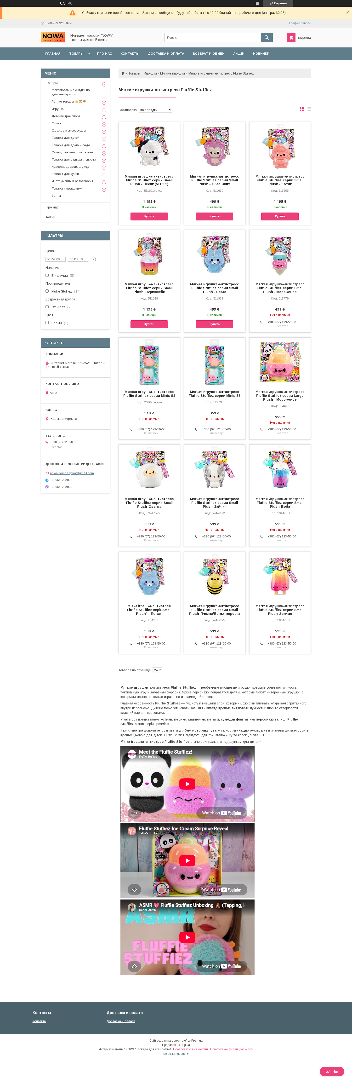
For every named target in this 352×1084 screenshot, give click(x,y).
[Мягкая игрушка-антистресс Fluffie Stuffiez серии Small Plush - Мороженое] (280, 254)
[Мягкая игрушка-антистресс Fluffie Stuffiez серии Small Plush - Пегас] (214, 254)
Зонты (56, 195)
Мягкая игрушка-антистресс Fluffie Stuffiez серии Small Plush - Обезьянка (214, 180)
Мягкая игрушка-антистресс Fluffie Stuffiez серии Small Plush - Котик (279, 180)
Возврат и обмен (209, 53)
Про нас (104, 53)
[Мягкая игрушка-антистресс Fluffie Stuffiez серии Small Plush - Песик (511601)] (149, 146)
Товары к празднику (67, 188)
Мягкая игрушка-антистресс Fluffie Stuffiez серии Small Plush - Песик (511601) (149, 180)
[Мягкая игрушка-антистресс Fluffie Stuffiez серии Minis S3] (149, 362)
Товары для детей (65, 137)
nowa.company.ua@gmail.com (72, 473)
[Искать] (267, 37)
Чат (336, 1071)
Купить (149, 216)
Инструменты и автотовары (72, 181)
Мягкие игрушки (172, 73)
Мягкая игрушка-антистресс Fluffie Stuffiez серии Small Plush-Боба (279, 502)
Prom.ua (197, 1040)
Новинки (261, 53)
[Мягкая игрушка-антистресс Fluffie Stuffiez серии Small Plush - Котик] (280, 146)
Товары (76, 53)
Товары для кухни (65, 174)
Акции (238, 53)
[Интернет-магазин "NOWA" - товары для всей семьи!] (53, 41)
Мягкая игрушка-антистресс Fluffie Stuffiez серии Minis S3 (149, 394)
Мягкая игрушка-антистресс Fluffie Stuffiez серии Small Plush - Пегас (214, 288)
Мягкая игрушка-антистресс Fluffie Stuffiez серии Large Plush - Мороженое (279, 395)
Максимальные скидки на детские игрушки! (71, 92)
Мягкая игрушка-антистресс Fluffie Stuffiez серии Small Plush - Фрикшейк (149, 288)
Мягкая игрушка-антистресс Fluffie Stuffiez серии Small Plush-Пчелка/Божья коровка (214, 610)
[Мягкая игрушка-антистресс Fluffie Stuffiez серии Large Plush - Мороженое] (280, 362)
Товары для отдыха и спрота (74, 159)
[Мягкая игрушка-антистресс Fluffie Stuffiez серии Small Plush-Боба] (280, 469)
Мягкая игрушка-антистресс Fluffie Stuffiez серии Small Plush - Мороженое (279, 288)
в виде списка (309, 110)
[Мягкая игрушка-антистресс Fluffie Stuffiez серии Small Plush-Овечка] (149, 469)
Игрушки (150, 73)
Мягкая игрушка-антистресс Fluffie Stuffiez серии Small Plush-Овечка (149, 502)
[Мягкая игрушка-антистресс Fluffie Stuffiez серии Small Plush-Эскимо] (280, 576)
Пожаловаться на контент (190, 1049)
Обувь (56, 123)
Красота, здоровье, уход (70, 166)
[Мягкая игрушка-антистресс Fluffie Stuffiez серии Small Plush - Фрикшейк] (149, 254)
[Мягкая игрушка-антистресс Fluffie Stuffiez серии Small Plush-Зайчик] (214, 469)
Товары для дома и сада (71, 145)
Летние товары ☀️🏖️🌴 (69, 101)
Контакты (130, 53)
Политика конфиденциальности (232, 1049)
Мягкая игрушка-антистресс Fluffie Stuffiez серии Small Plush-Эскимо (279, 610)
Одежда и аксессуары (69, 130)
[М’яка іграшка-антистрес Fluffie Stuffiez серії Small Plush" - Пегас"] (149, 576)
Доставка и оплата (166, 53)
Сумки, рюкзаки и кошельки (72, 152)
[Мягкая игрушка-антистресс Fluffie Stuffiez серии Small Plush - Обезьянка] (214, 146)
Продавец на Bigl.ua (176, 1045)
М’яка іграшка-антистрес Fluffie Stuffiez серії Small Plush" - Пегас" (149, 610)
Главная (53, 53)
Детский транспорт (66, 116)
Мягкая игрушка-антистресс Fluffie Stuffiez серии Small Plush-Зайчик (214, 502)
